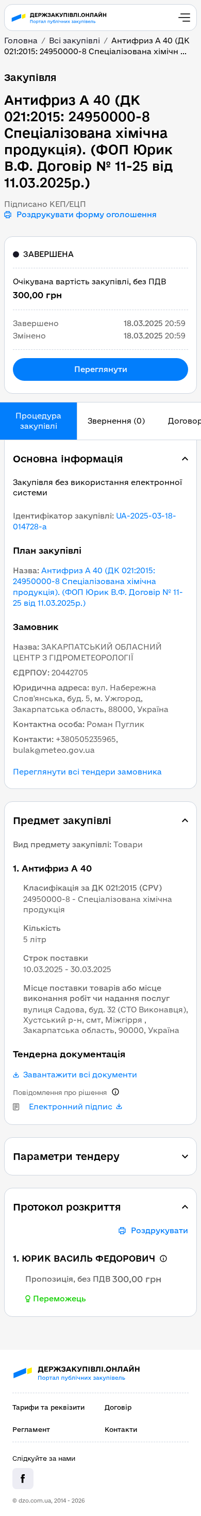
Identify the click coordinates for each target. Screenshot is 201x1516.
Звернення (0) (116, 420)
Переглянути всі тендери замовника (87, 772)
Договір (118, 1407)
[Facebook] (23, 1478)
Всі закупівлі (74, 40)
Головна (21, 40)
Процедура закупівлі (38, 420)
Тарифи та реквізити (48, 1407)
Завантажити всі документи (80, 1075)
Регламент (31, 1429)
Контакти (121, 1429)
